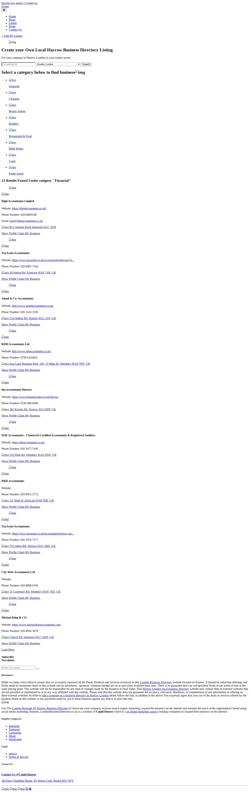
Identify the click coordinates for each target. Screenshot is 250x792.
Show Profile (9, 233)
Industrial (14, 726)
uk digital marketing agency (142, 711)
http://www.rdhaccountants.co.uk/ (31, 351)
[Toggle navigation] (3, 10)
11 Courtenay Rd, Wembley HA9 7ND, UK (35, 591)
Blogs (12, 19)
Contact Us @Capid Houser (18, 774)
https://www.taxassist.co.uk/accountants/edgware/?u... (43, 260)
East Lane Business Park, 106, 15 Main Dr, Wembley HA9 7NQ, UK (49, 363)
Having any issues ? (13, 3)
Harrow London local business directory (166, 688)
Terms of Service (18, 756)
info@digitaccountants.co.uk (26, 220)
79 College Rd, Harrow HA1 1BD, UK (32, 546)
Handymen (15, 739)
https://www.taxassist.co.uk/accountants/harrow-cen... (43, 533)
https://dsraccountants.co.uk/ (28, 442)
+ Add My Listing (11, 35)
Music (12, 736)
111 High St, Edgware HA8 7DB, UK (31, 500)
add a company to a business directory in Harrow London (75, 695)
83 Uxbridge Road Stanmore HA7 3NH (32, 227)
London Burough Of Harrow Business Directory (40, 708)
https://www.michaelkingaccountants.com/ (36, 624)
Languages (15, 732)
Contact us (31, 3)
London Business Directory (156, 682)
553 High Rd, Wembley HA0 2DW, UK (33, 454)
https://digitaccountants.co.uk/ (29, 208)
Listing (13, 23)
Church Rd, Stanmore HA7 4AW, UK (31, 637)
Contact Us (15, 29)
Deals (12, 26)
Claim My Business (28, 233)
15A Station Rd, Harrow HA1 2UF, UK (32, 318)
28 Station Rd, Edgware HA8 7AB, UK (32, 272)
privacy (13, 753)
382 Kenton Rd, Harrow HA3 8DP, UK (32, 409)
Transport (14, 729)
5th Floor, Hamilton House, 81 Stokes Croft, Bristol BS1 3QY (37, 780)
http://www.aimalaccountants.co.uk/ (32, 305)
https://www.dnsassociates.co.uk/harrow (35, 396)
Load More (7, 649)
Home (12, 16)
